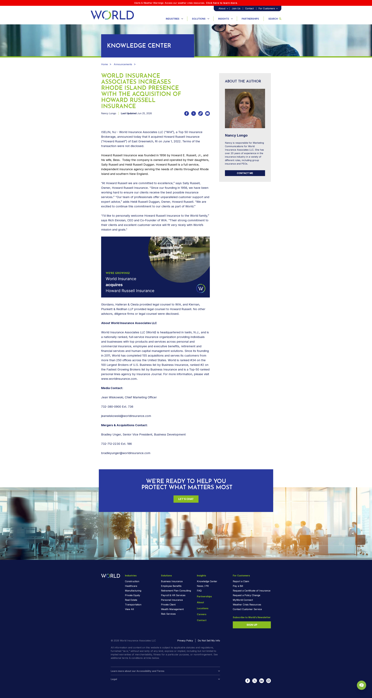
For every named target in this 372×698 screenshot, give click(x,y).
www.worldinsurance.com (119, 378)
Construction (132, 581)
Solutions (198, 18)
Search (273, 18)
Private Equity (132, 595)
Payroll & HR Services (173, 595)
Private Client (168, 604)
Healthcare (131, 586)
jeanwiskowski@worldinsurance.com (126, 416)
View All (129, 609)
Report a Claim (241, 581)
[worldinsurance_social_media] (247, 680)
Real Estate (131, 599)
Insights (223, 18)
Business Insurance (172, 581)
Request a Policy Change (246, 595)
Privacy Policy (185, 640)
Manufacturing (133, 590)
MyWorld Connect (243, 599)
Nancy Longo (108, 113)
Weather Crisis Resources (247, 604)
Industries (172, 18)
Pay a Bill (238, 586)
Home (104, 64)
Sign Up (252, 624)
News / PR (203, 586)
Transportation (133, 604)
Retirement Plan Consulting (176, 590)
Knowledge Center (207, 581)
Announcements (123, 64)
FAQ (199, 590)
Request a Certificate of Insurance (251, 590)
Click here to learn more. (222, 2)
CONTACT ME (245, 173)
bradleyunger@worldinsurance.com (125, 453)
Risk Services (168, 613)
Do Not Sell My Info (209, 640)
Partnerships (250, 18)
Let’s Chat (186, 498)
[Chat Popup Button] (361, 685)
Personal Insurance (172, 599)
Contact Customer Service (247, 609)
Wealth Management (172, 609)
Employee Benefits (171, 586)
